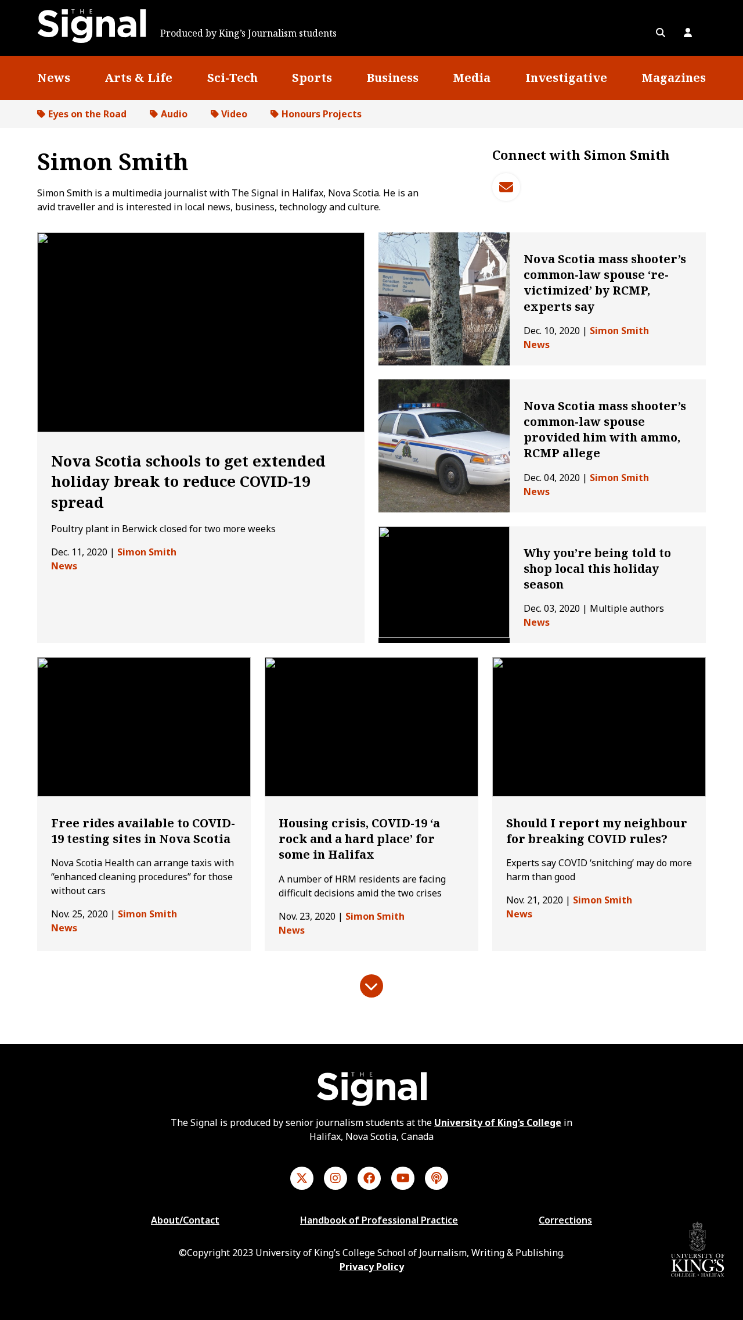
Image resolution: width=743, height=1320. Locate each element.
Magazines (673, 77)
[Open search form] (661, 32)
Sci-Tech (232, 77)
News (53, 77)
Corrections (565, 1220)
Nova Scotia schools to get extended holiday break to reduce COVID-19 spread (188, 481)
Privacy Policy (372, 1266)
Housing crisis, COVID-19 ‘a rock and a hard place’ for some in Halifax (359, 838)
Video (234, 113)
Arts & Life (138, 77)
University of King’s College (497, 1122)
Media (471, 77)
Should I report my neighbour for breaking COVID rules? (596, 830)
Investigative (566, 77)
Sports (312, 77)
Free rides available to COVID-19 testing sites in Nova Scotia (143, 830)
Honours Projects (322, 113)
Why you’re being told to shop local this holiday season (597, 568)
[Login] (688, 32)
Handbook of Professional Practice (379, 1220)
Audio (174, 113)
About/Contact (185, 1220)
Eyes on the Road (87, 113)
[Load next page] (371, 986)
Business (392, 77)
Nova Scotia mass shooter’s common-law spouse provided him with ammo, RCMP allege (605, 429)
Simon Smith (146, 552)
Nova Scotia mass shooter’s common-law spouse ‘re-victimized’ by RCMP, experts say (605, 282)
